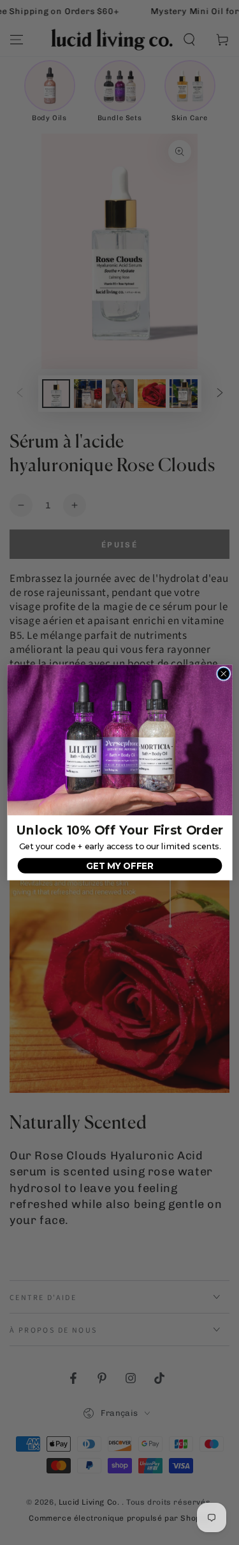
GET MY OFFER (119, 865)
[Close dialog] (223, 674)
